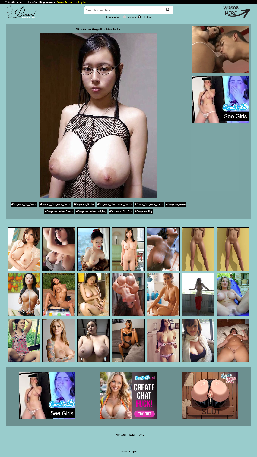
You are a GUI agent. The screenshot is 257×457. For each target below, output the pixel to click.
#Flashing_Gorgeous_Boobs (55, 204)
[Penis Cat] (22, 18)
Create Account (65, 2)
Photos (146, 16)
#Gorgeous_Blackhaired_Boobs (114, 204)
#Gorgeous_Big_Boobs (23, 204)
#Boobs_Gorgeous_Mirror (149, 204)
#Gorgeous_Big (143, 211)
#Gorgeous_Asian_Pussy (59, 211)
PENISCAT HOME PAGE (128, 435)
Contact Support (128, 451)
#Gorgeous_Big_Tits (120, 211)
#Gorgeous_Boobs (84, 204)
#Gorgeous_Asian (176, 204)
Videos (132, 16)
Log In (82, 2)
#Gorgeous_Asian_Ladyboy (91, 211)
